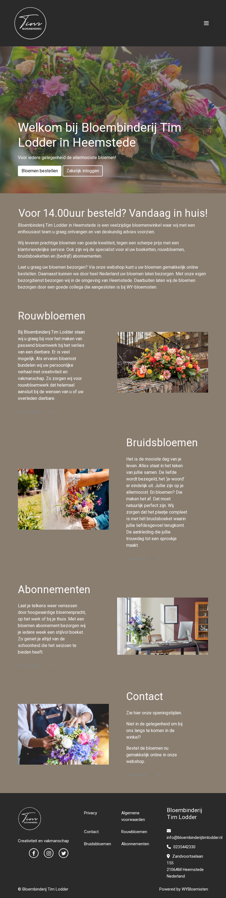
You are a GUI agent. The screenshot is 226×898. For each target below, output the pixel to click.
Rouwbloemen (134, 831)
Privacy (90, 812)
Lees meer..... (31, 411)
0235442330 (183, 846)
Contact (91, 831)
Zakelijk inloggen (82, 170)
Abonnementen (135, 843)
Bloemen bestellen (39, 170)
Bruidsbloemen (97, 843)
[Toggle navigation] (206, 23)
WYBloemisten (195, 889)
